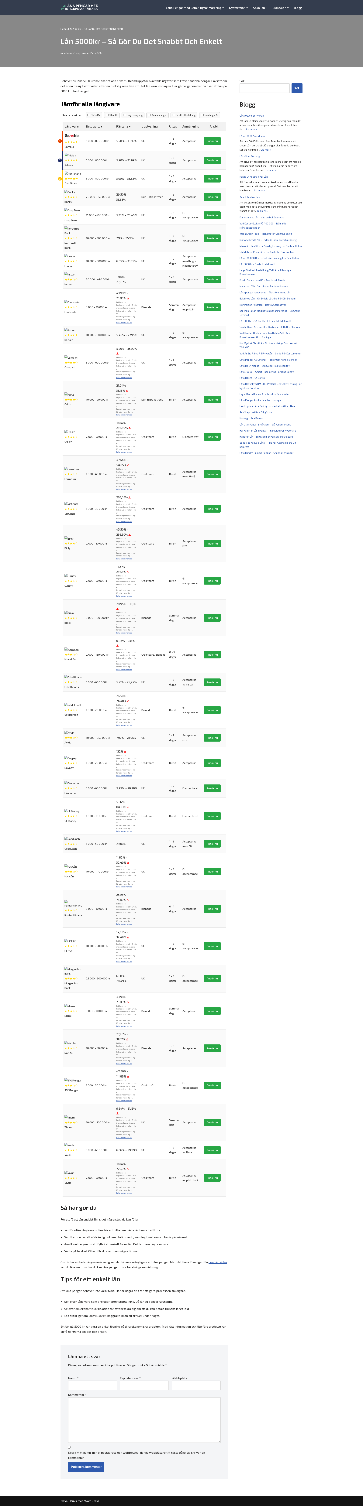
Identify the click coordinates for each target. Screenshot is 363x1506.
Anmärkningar (159, 115)
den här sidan (218, 1262)
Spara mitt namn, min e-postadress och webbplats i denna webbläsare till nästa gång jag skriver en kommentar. (136, 1455)
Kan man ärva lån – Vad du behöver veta (262, 217)
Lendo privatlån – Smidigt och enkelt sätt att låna (267, 406)
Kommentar (77, 1394)
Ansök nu (212, 140)
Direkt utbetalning (186, 115)
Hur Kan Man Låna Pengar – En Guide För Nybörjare (268, 430)
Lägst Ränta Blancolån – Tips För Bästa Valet (265, 394)
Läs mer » (251, 129)
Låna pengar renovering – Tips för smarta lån (265, 292)
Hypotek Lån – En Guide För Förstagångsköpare (266, 436)
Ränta (120, 126)
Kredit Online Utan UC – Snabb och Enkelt (262, 280)
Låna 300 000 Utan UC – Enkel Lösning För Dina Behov (269, 258)
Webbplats (179, 1378)
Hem (63, 28)
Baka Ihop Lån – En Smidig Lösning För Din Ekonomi (268, 298)
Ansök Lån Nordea (250, 197)
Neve (64, 1501)
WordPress (91, 1501)
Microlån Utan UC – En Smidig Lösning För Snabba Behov (271, 246)
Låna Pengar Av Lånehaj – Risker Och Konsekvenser (268, 359)
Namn (73, 1378)
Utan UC (113, 115)
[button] (223, 8)
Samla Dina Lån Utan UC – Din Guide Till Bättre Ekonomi (270, 327)
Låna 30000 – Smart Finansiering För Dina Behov (267, 371)
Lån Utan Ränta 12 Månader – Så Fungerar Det (265, 424)
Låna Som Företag (250, 156)
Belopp (91, 126)
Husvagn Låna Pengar (252, 418)
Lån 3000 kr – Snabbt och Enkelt (257, 264)
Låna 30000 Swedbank (252, 136)
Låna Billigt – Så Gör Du (252, 377)
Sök (242, 81)
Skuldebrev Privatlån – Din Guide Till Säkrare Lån (267, 252)
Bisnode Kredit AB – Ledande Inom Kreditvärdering (268, 239)
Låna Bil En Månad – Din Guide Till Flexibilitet (264, 365)
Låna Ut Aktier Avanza (252, 115)
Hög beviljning (135, 115)
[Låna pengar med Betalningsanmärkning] (79, 7)
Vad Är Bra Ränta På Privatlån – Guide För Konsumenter (271, 353)
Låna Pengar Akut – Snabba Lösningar (261, 400)
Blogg (298, 7)
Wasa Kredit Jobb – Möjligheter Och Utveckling (266, 233)
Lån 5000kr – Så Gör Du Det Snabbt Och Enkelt (265, 321)
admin (68, 53)
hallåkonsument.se (124, 322)
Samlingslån (211, 115)
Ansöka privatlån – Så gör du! (256, 412)
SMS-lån (96, 115)
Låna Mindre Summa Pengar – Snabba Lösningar (266, 452)
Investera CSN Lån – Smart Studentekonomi (264, 286)
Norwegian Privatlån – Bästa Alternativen (263, 304)
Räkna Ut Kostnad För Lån (254, 176)
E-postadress (130, 1378)
